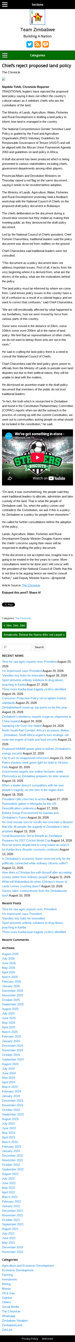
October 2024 (11, 1054)
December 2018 (12, 1247)
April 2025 (8, 1027)
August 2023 (10, 1119)
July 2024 (8, 1068)
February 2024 (11, 1091)
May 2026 (8, 967)
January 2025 (11, 1041)
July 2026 (8, 958)
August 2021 (10, 1229)
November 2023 (12, 1105)
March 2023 (10, 1142)
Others (6, 1302)
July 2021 (8, 1233)
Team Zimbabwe (37, 29)
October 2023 (11, 1109)
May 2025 (8, 1022)
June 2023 (9, 1128)
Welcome (47, 1338)
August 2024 (10, 1064)
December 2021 (12, 1210)
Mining (6, 1284)
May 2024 (8, 1077)
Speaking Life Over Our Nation (22, 725)
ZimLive (7, 1329)
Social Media (10, 1306)
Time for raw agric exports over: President (29, 661)
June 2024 (9, 1073)
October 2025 (11, 1000)
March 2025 (10, 1032)
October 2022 (11, 1164)
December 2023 (12, 1100)
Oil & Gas (8, 1293)
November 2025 (12, 995)
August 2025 (10, 1009)
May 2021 (8, 1242)
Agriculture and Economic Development (28, 1265)
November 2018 (12, 1251)
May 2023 (8, 1132)
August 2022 (10, 1174)
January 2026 (11, 986)
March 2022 (10, 1197)
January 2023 (11, 1151)
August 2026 (10, 954)
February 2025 (11, 1036)
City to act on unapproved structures (25, 758)
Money (6, 1288)
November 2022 (12, 1160)
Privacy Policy (30, 1338)
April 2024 (8, 1082)
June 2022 (9, 1183)
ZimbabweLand (12, 1325)
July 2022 (8, 1178)
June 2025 (9, 1018)
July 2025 (8, 1013)
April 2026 (8, 972)
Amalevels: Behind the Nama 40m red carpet (34, 634)
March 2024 (10, 1086)
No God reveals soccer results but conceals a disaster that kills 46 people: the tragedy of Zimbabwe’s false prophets (37, 826)
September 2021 (13, 1224)
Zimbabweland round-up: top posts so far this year (34, 707)
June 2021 (9, 1238)
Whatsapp (8, 1316)
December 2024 (12, 1045)
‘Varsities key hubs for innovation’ (23, 675)
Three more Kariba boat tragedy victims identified (34, 689)
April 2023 (8, 1137)
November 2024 (12, 1050)
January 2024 (11, 1096)
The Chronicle (31, 585)
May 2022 (8, 1187)
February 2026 (11, 981)
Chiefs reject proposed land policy (36, 65)
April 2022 (8, 1192)
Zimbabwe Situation (15, 1320)
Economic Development (17, 1270)
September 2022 (13, 1169)
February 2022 (11, 1201)
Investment (9, 1279)
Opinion (7, 1297)
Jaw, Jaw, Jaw (14, 625)
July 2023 (8, 1123)
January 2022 (11, 1206)
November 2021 (12, 1215)
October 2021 (11, 1220)
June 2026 (9, 963)
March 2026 (10, 977)
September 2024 (13, 1059)
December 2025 (12, 990)
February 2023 (11, 1146)
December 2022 (12, 1155)
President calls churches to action (24, 799)
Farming (7, 1274)
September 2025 (13, 1004)
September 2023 (13, 1114)
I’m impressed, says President (22, 670)
